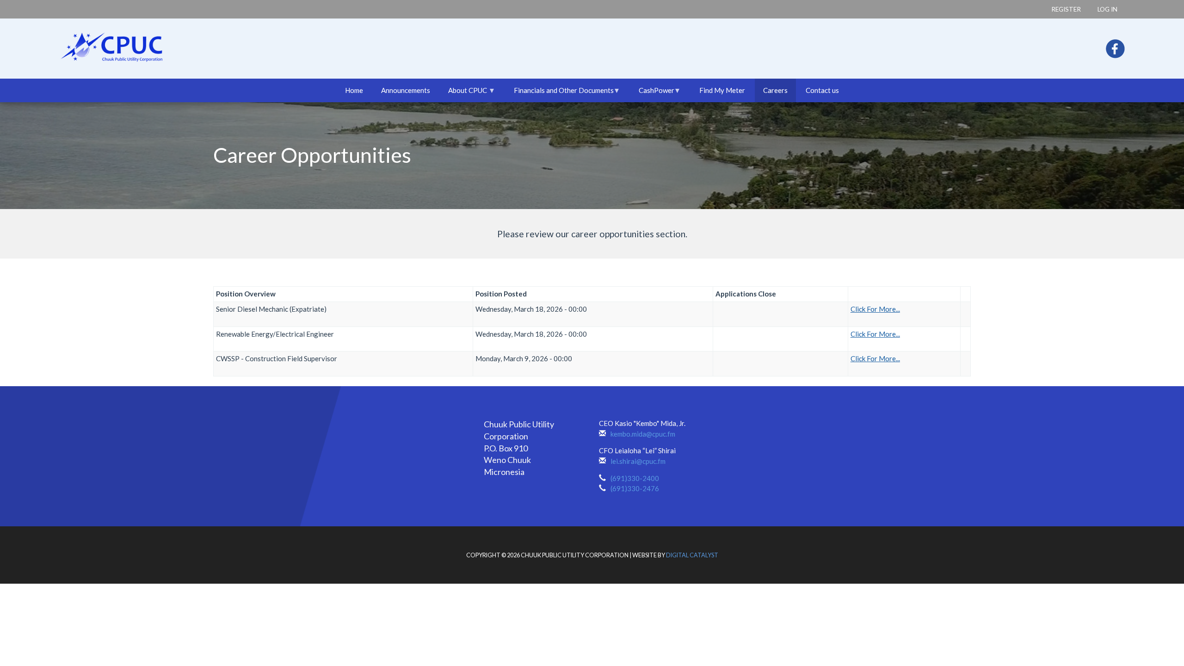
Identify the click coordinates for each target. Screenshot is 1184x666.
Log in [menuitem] (1107, 9)
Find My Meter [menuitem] (722, 90)
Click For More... (875, 309)
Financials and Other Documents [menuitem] (560, 94)
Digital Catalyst (692, 555)
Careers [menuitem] (775, 90)
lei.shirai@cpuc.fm (638, 461)
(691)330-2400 (634, 478)
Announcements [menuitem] (405, 90)
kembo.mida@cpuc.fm (642, 434)
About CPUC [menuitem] (463, 94)
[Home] (87, 43)
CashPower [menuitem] (652, 94)
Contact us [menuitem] (822, 90)
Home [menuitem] (354, 90)
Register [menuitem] (1066, 9)
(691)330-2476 (634, 488)
